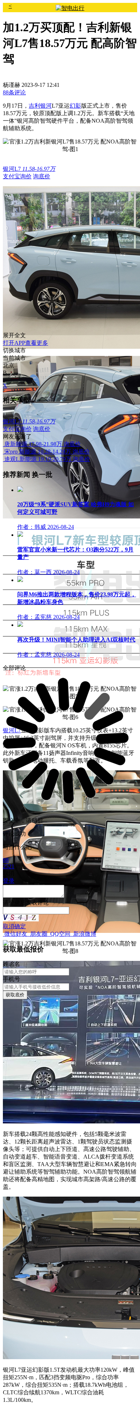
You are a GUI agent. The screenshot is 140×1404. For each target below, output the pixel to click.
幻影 (75, 106)
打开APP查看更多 (25, 343)
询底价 (41, 176)
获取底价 (15, 994)
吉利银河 (40, 106)
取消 (8, 926)
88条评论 (14, 92)
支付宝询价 (17, 176)
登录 (14, 903)
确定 (20, 926)
